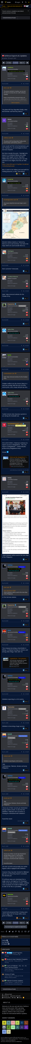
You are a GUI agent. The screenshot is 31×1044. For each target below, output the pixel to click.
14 (23, 336)
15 (23, 74)
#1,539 (27, 846)
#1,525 (27, 291)
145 (23, 743)
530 (27, 429)
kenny (9, 478)
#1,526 (27, 320)
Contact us (6, 996)
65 (23, 574)
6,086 (26, 74)
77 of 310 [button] (15, 62)
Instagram (5, 944)
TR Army (7, 962)
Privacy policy (7, 997)
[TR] (3, 56)
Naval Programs (15, 953)
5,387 (26, 256)
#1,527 (27, 345)
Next (21, 62)
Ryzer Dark (9, 994)
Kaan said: (6, 587)
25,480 (26, 282)
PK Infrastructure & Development (13, 984)
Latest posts (6, 949)
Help (14, 997)
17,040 (26, 713)
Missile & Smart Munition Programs (17, 959)
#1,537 (27, 752)
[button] (2, 2)
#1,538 (27, 794)
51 (23, 713)
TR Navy (7, 956)
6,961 (26, 635)
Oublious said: (7, 138)
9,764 (26, 336)
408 (27, 124)
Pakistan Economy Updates (15, 980)
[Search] (25, 2)
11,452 (26, 899)
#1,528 (27, 369)
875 (27, 483)
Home (20, 997)
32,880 (26, 309)
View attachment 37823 (10, 590)
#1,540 (27, 908)
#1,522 (27, 133)
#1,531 (27, 492)
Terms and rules (16, 996)
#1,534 (27, 644)
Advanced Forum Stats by (15, 1039)
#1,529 (27, 409)
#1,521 (27, 83)
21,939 (26, 574)
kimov (10, 119)
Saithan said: (7, 756)
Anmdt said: (7, 798)
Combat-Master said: (9, 373)
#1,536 (27, 723)
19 (23, 256)
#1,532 (27, 583)
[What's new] (22, 2)
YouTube (4, 942)
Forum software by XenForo (13, 1037)
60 (23, 186)
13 (23, 360)
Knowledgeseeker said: (10, 199)
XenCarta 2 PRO (4, 1041)
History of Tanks (10, 974)
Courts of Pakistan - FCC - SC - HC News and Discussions (16, 966)
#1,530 (27, 439)
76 (23, 309)
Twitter (4, 940)
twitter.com (25, 311)
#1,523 (27, 195)
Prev (9, 62)
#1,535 (27, 694)
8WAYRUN (19, 1041)
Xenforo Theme (8, 1040)
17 (23, 635)
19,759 (26, 360)
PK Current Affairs (9, 971)
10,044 (26, 186)
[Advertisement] (15, 36)
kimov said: (7, 88)
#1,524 (27, 265)
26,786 (26, 743)
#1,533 (27, 621)
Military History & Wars (10, 977)
